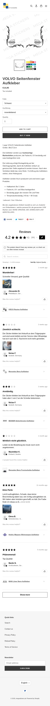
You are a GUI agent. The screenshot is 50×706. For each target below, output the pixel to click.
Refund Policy (10, 641)
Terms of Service (11, 647)
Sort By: (33, 262)
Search (7, 623)
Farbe (4, 99)
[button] (36, 237)
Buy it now (25, 135)
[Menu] (46, 5)
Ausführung (6, 108)
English (24, 683)
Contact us (9, 629)
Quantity (5, 117)
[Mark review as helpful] (44, 299)
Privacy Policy (10, 635)
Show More (25, 502)
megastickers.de (21, 698)
